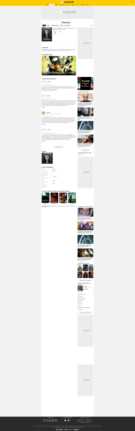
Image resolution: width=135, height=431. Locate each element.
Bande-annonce (85, 289)
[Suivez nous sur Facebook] (44, 420)
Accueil (43, 19)
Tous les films (49, 19)
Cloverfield (72, 203)
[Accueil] (67, 2)
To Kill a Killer (63, 203)
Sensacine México (83, 422)
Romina (81, 154)
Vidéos (73, 4)
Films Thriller (53, 19)
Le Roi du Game (80, 309)
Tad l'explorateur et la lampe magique (84, 307)
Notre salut (79, 301)
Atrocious (45, 203)
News (47, 4)
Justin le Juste (80, 303)
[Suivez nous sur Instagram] (50, 420)
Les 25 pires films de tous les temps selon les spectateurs (58, 73)
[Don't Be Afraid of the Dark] (54, 198)
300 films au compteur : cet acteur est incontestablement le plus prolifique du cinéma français (85, 118)
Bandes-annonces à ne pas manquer (85, 280)
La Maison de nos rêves (81, 294)
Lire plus (43, 107)
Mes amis (60, 31)
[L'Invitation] (80, 289)
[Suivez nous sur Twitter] (47, 420)
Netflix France (55, 170)
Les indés (82, 4)
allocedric (48, 112)
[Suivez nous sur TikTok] (53, 420)
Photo (44, 151)
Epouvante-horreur (68, 28)
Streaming (62, 4)
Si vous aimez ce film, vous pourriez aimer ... (56, 191)
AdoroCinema (88, 421)
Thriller (74, 28)
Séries (56, 4)
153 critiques (52, 113)
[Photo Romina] (47, 158)
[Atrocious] (45, 198)
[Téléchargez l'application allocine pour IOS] (65, 420)
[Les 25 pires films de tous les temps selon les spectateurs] (59, 65)
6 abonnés (48, 113)
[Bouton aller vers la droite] (92, 25)
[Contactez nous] (56, 420)
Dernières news (47, 54)
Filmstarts (79, 419)
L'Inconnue (79, 305)
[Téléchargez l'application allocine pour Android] (69, 420)
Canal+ (87, 4)
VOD (77, 4)
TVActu (67, 4)
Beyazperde (80, 421)
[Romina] (47, 34)
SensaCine (87, 419)
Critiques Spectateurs (49, 79)
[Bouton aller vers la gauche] (90, 25)
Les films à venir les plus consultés (85, 312)
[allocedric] (43, 113)
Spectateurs (55, 31)
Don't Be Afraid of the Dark (55, 203)
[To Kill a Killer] (63, 198)
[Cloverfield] (72, 198)
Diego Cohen (56, 29)
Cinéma (51, 4)
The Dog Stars (80, 296)
